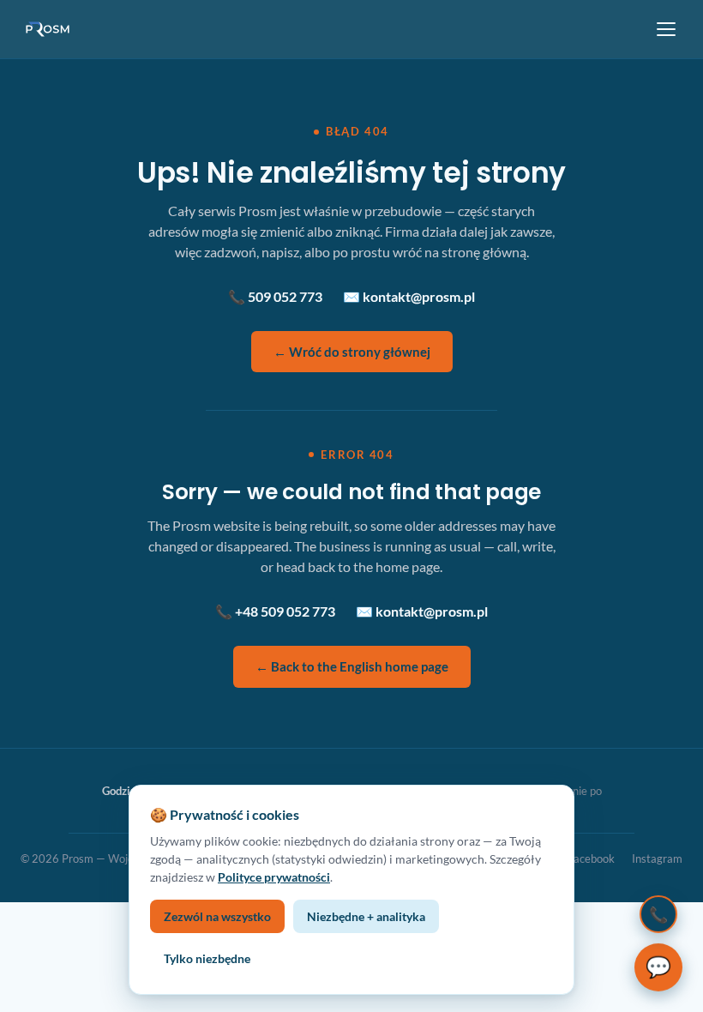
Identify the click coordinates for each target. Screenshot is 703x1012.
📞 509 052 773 (275, 296)
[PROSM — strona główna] (50, 29)
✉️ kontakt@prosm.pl (409, 296)
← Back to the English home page (351, 666)
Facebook (591, 858)
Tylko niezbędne (207, 958)
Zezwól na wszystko (217, 916)
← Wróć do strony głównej (351, 351)
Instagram (657, 858)
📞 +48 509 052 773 (275, 611)
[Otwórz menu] (666, 29)
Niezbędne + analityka (366, 916)
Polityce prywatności (274, 877)
